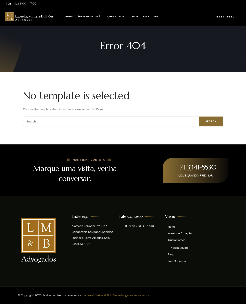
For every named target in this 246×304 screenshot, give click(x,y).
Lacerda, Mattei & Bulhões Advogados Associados (116, 295)
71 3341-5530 (224, 16)
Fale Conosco (152, 16)
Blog (134, 16)
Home (69, 16)
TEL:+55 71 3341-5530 (139, 226)
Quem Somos (115, 16)
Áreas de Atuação (90, 16)
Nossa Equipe (180, 248)
